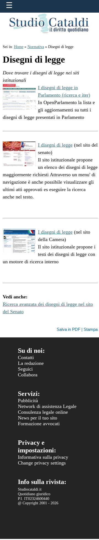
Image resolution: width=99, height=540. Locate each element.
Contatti (26, 357)
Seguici (25, 369)
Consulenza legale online (43, 412)
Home (18, 47)
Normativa (36, 47)
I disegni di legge (55, 145)
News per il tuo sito (37, 418)
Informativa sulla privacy (43, 457)
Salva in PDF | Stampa (77, 329)
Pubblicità (28, 400)
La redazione (31, 363)
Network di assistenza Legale (47, 406)
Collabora (27, 374)
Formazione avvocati (39, 423)
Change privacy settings (42, 463)
